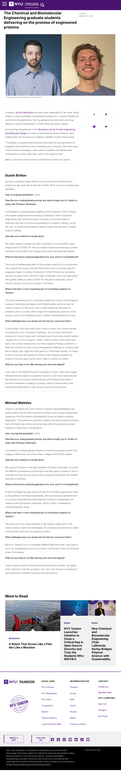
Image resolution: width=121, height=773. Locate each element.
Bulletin (45, 712)
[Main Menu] (4, 4)
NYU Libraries (48, 687)
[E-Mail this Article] (94, 126)
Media (72, 718)
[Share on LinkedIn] (106, 114)
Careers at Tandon (78, 724)
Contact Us (103, 687)
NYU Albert (47, 699)
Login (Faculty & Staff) (51, 724)
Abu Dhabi (103, 716)
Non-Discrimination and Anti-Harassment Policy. (30, 764)
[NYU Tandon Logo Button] (22, 685)
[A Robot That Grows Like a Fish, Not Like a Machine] (32, 615)
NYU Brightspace (49, 693)
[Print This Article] (106, 126)
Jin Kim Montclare (24, 112)
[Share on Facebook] (94, 114)
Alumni (73, 705)
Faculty (73, 693)
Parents (73, 712)
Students (74, 687)
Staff (72, 699)
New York (102, 704)
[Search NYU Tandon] (42, 5)
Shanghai (102, 710)
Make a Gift (14, 739)
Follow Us (41, 739)
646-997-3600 (105, 692)
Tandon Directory (49, 718)
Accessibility (47, 705)
